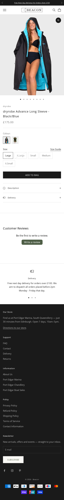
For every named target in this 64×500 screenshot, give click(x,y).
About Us (7, 374)
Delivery (7, 353)
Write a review (32, 242)
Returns (7, 358)
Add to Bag (32, 175)
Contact (7, 348)
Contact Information (13, 426)
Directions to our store (14, 327)
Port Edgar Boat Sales (14, 390)
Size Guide (55, 149)
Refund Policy (10, 410)
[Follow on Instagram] (12, 470)
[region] (32, 281)
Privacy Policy (10, 405)
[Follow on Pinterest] (19, 470)
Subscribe (13, 459)
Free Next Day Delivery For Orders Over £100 (32, 3)
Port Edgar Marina (12, 379)
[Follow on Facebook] (4, 470)
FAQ (5, 343)
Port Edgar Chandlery (14, 384)
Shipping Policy (11, 415)
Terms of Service (11, 421)
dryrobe (7, 106)
